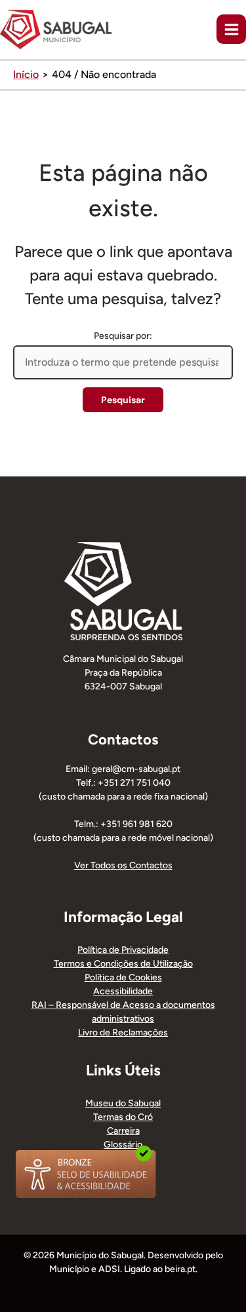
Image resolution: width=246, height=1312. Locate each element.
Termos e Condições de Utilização (123, 963)
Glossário (123, 1144)
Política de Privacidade (123, 949)
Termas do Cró (123, 1117)
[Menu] (231, 29)
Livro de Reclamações (123, 1032)
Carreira (123, 1130)
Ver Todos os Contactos (123, 865)
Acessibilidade (123, 991)
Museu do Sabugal (123, 1103)
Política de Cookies (123, 977)
